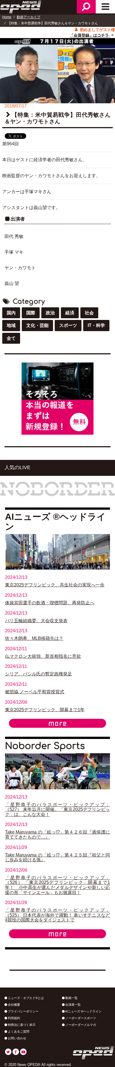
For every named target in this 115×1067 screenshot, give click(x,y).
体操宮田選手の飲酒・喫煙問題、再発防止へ (49, 602)
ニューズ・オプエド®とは (25, 998)
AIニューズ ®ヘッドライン (83, 1011)
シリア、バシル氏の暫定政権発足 (38, 673)
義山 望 (11, 283)
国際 (30, 312)
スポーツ (68, 325)
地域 (11, 325)
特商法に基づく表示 (21, 1024)
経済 (69, 312)
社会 (89, 312)
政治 (50, 312)
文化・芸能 (37, 325)
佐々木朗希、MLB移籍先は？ (34, 638)
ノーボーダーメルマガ (80, 1024)
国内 (11, 312)
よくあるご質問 (18, 1031)
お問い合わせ (16, 1038)
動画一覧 (71, 998)
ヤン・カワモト (20, 267)
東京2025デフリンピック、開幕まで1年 (45, 709)
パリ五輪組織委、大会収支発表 (36, 620)
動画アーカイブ (28, 17)
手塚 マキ (13, 252)
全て (11, 338)
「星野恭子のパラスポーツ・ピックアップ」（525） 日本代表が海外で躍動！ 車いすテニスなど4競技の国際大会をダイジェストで (57, 915)
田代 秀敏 (13, 236)
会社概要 (13, 1004)
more (57, 723)
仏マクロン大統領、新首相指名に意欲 (43, 656)
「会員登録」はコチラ (90, 35)
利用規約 (13, 1018)
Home (6, 17)
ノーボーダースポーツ (80, 1018)
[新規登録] (57, 398)
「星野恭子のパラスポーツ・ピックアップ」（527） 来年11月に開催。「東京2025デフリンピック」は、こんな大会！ (57, 809)
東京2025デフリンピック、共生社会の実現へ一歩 (54, 584)
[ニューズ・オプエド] (21, 6)
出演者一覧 (72, 1004)
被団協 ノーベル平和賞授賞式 (34, 691)
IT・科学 (96, 325)
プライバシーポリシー (23, 1011)
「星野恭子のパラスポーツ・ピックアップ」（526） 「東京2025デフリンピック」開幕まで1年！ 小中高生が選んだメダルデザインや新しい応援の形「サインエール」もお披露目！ (57, 885)
